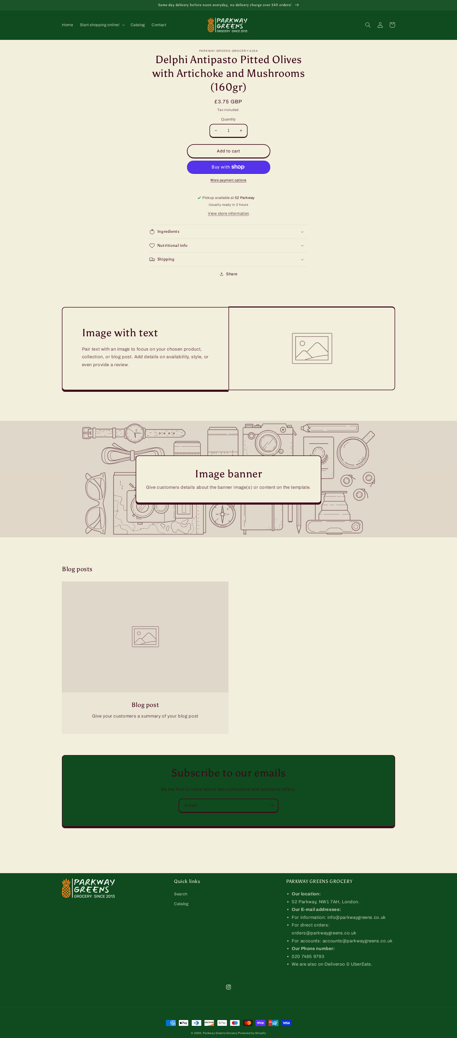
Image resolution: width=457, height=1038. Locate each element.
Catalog (181, 904)
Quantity (228, 119)
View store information (228, 213)
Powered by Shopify (252, 1033)
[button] (101, 25)
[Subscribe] (272, 805)
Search (181, 894)
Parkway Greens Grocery (220, 1033)
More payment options (228, 180)
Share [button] (231, 274)
